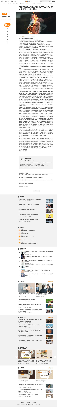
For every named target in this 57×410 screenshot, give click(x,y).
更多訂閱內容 (50, 281)
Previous (16, 357)
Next (55, 357)
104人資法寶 (31, 36)
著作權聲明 (35, 402)
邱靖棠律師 (22, 36)
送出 (36, 190)
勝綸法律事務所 (7, 16)
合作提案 (28, 402)
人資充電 (4, 13)
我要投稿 (22, 402)
